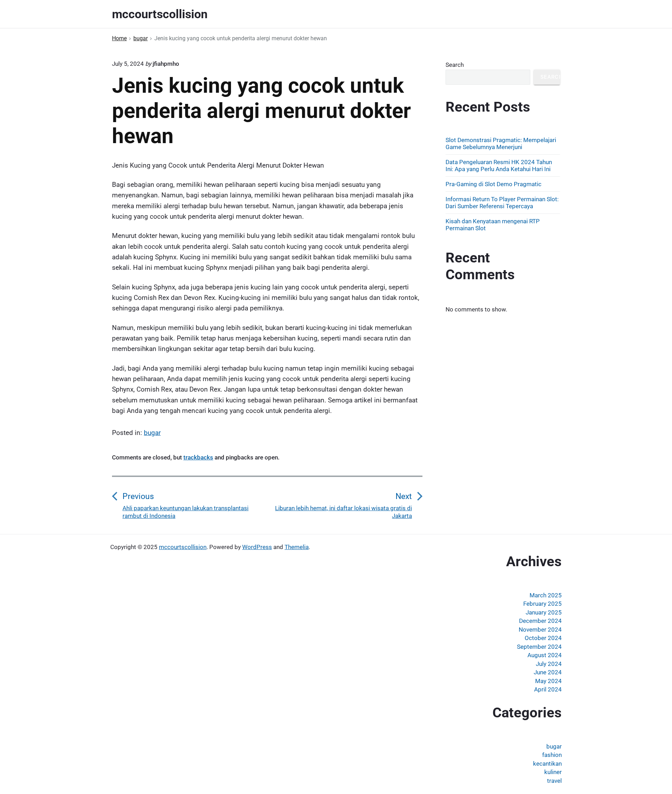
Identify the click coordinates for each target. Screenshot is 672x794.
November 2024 (540, 629)
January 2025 (544, 612)
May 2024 (548, 680)
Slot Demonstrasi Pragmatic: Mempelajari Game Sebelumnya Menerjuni (501, 143)
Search (455, 64)
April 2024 (548, 689)
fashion (552, 754)
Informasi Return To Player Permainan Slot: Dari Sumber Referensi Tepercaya (502, 203)
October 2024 (543, 637)
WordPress (257, 546)
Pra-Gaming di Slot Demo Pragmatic (493, 184)
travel (554, 780)
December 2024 (540, 620)
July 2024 (549, 663)
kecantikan (547, 763)
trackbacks (198, 457)
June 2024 (548, 672)
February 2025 (542, 603)
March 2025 (546, 595)
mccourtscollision (182, 546)
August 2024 (544, 655)
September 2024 (539, 646)
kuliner (553, 771)
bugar (152, 433)
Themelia (297, 546)
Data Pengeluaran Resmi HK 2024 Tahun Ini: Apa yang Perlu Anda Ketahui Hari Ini (499, 166)
